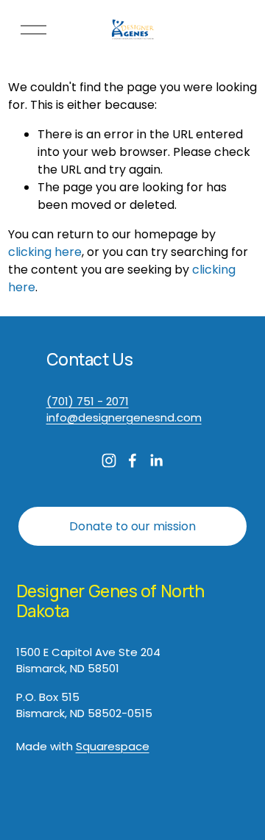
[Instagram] (109, 460)
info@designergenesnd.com (124, 417)
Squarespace (112, 746)
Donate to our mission (132, 526)
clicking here (45, 251)
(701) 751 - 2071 (87, 401)
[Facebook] (132, 460)
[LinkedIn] (156, 460)
